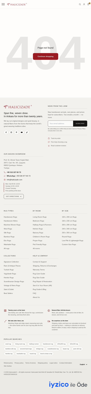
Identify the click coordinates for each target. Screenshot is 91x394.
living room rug (20, 344)
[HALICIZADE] (18, 106)
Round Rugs (66, 237)
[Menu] (3, 4)
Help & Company (40, 256)
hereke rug (8, 353)
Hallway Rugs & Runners (42, 225)
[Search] (80, 4)
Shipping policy (43, 363)
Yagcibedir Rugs (10, 274)
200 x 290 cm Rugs (69, 225)
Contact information (65, 363)
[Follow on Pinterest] (16, 132)
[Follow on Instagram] (11, 132)
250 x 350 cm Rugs (69, 233)
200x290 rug (61, 344)
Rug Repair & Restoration (42, 281)
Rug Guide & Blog (39, 289)
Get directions (12, 196)
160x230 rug (74, 344)
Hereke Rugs (9, 278)
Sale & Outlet (9, 289)
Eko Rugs (7, 240)
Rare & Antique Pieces (12, 266)
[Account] (84, 4)
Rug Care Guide (39, 274)
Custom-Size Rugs (69, 244)
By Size (65, 211)
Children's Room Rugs (41, 237)
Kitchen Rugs (38, 229)
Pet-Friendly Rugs (39, 244)
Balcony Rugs (38, 233)
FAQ (34, 293)
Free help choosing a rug (59, 142)
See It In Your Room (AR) (42, 285)
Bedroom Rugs (38, 221)
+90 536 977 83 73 (18, 176)
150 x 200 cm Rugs (69, 217)
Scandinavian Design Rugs (14, 281)
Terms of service (30, 363)
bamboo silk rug (10, 349)
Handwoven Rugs (10, 217)
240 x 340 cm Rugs (69, 229)
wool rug (8, 344)
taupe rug (66, 349)
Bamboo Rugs (9, 237)
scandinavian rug (53, 349)
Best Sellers (8, 293)
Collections (10, 256)
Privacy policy (19, 363)
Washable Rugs (10, 244)
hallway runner (34, 344)
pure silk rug (77, 349)
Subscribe (80, 123)
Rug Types (9, 211)
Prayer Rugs (37, 240)
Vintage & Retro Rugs (12, 285)
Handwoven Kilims (11, 221)
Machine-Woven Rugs (12, 225)
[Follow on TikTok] (27, 132)
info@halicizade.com (14, 180)
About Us (36, 297)
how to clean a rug (46, 353)
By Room (37, 211)
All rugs (6, 248)
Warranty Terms (39, 270)
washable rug (21, 353)
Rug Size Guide (39, 278)
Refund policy (8, 363)
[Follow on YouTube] (21, 132)
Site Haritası (8, 366)
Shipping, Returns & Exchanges (45, 266)
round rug (33, 353)
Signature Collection (11, 262)
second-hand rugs (26, 349)
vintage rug (39, 349)
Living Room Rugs (40, 217)
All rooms (36, 248)
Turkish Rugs (9, 270)
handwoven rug (48, 344)
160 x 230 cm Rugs (69, 221)
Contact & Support (40, 262)
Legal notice (53, 363)
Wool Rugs (8, 229)
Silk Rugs (7, 233)
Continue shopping (45, 56)
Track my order (56, 138)
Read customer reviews (58, 146)
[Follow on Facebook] (6, 132)
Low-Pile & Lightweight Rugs (72, 240)
